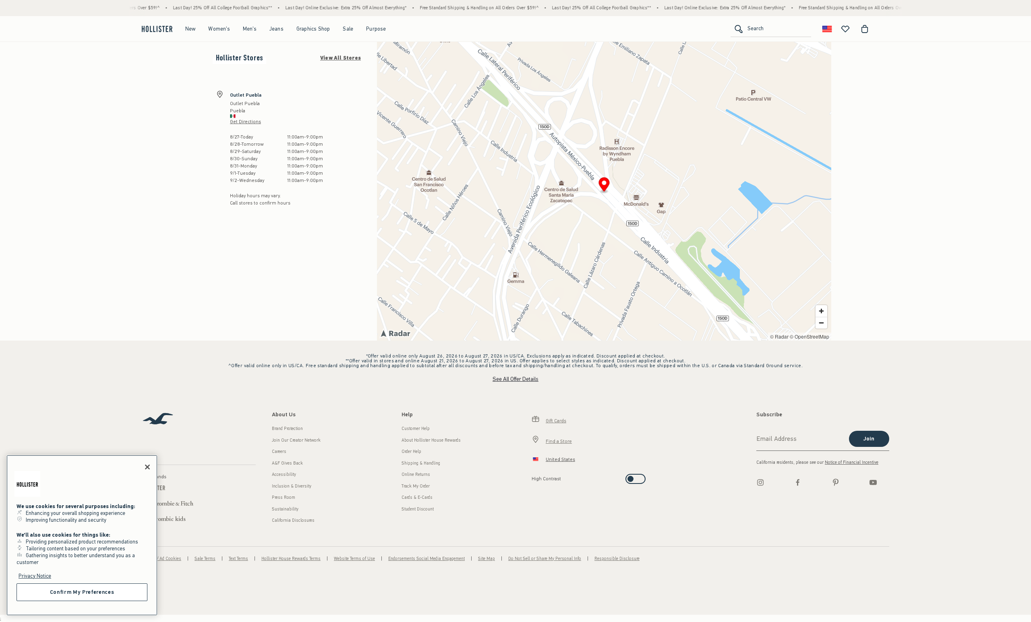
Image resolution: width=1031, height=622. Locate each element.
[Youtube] (873, 482)
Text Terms (238, 559)
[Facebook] (798, 482)
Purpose (376, 28)
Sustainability (285, 509)
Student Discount (418, 509)
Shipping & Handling (421, 463)
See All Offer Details (515, 379)
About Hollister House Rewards (431, 440)
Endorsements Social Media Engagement (426, 559)
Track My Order (416, 486)
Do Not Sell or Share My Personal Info (544, 559)
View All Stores (340, 58)
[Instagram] (760, 482)
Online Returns (416, 474)
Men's (250, 28)
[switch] (534, 476)
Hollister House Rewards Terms (291, 559)
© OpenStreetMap (809, 336)
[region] (81, 535)
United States (560, 459)
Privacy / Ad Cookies (161, 559)
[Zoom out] (821, 323)
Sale (348, 28)
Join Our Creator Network (296, 440)
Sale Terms (205, 559)
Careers (279, 451)
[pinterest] (836, 482)
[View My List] (845, 29)
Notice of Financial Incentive (851, 462)
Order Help (411, 451)
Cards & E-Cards (417, 497)
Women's (219, 28)
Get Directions (245, 121)
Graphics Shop (313, 28)
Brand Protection (287, 429)
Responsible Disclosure (617, 559)
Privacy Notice (35, 575)
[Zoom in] (821, 311)
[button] (604, 186)
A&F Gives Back (287, 463)
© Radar (779, 336)
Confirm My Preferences (82, 592)
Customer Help (416, 429)
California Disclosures (293, 520)
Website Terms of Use (354, 559)
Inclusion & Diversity (291, 486)
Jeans (276, 28)
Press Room (283, 497)
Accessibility (284, 474)
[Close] (147, 467)
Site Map (486, 559)
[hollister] (157, 29)
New (190, 28)
